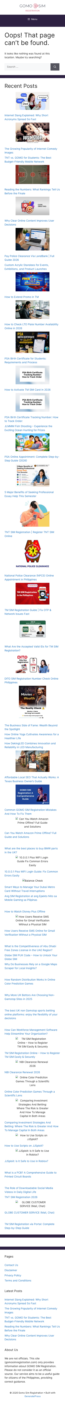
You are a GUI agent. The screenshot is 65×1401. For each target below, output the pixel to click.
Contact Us (11, 1265)
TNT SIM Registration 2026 (21, 1197)
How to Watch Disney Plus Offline (25, 911)
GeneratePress (32, 1396)
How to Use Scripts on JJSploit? (24, 1145)
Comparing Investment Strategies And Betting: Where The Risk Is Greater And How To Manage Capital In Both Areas (31, 1126)
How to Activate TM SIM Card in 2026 (28, 389)
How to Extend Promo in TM (22, 296)
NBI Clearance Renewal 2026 (22, 1072)
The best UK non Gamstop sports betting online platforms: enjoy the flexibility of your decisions (31, 1014)
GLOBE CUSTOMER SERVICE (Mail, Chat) (29, 1212)
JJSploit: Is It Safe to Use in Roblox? (26, 1161)
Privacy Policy (13, 1275)
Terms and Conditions (18, 1280)
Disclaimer (11, 1270)
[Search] (54, 67)
